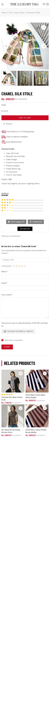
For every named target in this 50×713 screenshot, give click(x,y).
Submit (7, 347)
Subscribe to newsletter (14, 340)
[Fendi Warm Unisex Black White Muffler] (37, 381)
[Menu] (2, 4)
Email (4, 283)
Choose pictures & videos (20, 331)
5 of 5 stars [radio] (25, 266)
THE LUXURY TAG (24, 4)
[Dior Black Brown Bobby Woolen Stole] (12, 415)
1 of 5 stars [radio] (13, 266)
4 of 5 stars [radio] (22, 266)
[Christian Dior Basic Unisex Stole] (12, 381)
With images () (17, 222)
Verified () (37, 222)
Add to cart (25, 118)
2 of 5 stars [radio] (16, 266)
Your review (6, 295)
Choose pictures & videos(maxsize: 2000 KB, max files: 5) (24, 324)
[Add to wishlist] (21, 373)
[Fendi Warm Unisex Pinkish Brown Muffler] (37, 415)
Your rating (6, 266)
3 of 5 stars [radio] (19, 266)
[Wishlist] (44, 4)
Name (4, 271)
